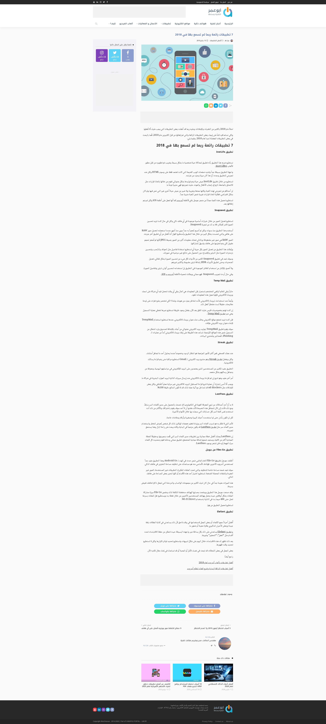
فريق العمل (215, 2)
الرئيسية (229, 24)
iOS (163, 274)
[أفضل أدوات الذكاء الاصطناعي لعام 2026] (218, 673)
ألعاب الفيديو (126, 24)
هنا (209, 505)
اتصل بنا (223, 2)
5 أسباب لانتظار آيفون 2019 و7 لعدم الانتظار (212, 628)
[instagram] (102, 55)
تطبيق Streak (215, 359)
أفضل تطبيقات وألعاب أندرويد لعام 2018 (216, 563)
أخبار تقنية (215, 24)
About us (229, 721)
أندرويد (179, 200)
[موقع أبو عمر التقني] (223, 709)
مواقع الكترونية (182, 24)
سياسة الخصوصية (202, 2)
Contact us (219, 721)
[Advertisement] (139, 12)
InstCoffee (221, 166)
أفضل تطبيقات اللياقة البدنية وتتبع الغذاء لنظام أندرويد (210, 569)
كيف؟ (113, 24)
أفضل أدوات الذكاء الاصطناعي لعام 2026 (220, 685)
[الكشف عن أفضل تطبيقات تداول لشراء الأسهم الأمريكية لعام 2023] (155, 673)
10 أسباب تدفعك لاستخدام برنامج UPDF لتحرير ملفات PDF (188, 685)
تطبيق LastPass (208, 427)
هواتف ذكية (200, 24)
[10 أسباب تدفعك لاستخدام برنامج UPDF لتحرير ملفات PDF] (187, 673)
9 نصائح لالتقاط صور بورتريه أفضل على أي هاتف (161, 628)
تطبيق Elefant (225, 532)
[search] (96, 23)
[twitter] (115, 55)
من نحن (230, 2)
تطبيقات (166, 24)
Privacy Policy (207, 721)
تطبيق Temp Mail (216, 314)
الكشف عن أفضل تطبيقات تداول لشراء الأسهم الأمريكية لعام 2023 (156, 685)
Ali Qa (227, 40)
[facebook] (128, 55)
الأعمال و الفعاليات (147, 24)
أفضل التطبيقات (215, 40)
